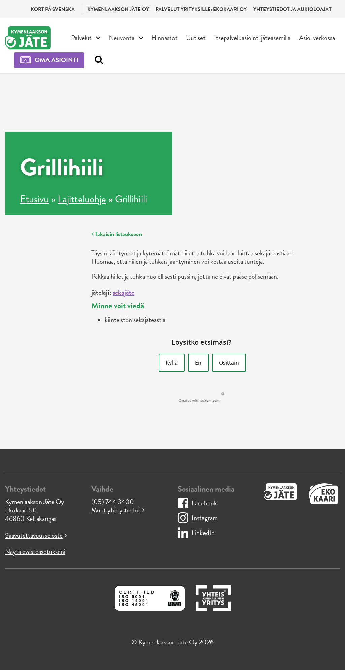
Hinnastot (164, 38)
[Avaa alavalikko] (98, 37)
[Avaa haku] (97, 60)
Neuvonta (121, 38)
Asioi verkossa (317, 38)
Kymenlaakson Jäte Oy (118, 9)
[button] (172, 363)
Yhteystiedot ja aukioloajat (292, 9)
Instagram (205, 518)
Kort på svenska (53, 9)
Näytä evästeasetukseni (35, 551)
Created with (199, 400)
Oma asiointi (57, 60)
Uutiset (196, 38)
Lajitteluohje (82, 199)
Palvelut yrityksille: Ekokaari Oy (201, 9)
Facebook (204, 503)
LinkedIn (203, 533)
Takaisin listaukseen (117, 233)
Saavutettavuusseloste (34, 535)
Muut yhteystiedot (115, 510)
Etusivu (34, 199)
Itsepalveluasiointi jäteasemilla (252, 38)
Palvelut (81, 38)
